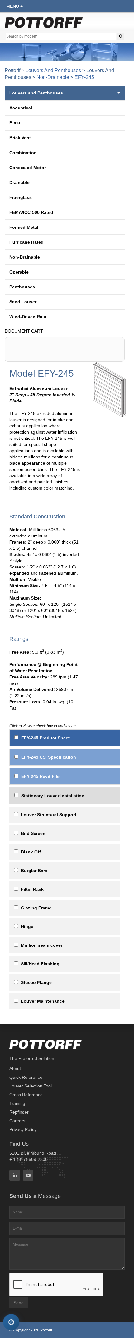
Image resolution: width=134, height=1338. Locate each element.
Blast (14, 122)
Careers (17, 1120)
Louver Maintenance (43, 1001)
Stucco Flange (36, 982)
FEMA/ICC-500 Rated (31, 212)
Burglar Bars (34, 870)
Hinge (27, 926)
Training (17, 1103)
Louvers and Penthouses (53, 70)
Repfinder (19, 1112)
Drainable (19, 182)
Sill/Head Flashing (40, 963)
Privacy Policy (22, 1129)
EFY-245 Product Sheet (45, 737)
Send (18, 1302)
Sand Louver (22, 301)
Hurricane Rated (26, 242)
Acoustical (20, 107)
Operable (19, 271)
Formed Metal (23, 227)
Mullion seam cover (41, 945)
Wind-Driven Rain (27, 316)
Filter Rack (32, 889)
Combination (23, 152)
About (15, 1068)
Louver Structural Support (48, 814)
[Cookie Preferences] (11, 1322)
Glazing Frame (36, 907)
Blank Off (31, 851)
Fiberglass (20, 197)
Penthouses (22, 286)
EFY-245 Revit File (40, 776)
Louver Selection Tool (30, 1085)
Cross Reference (26, 1094)
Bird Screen (33, 833)
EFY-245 (84, 77)
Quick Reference (25, 1077)
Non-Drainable (52, 77)
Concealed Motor (27, 167)
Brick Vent (20, 137)
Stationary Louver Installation (52, 795)
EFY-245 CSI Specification (48, 757)
